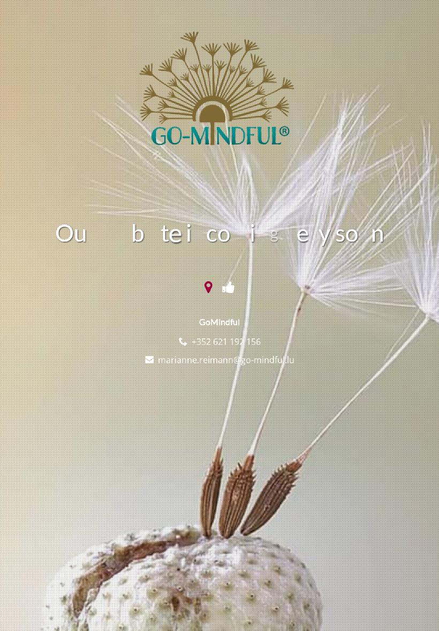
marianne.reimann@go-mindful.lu (226, 360)
